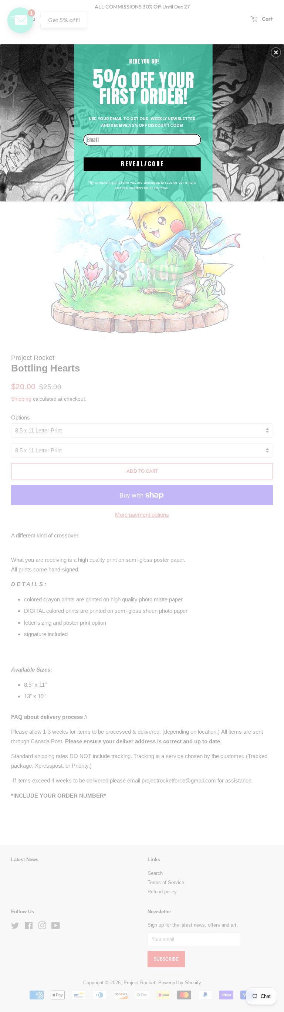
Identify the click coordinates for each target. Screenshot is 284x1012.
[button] (275, 52)
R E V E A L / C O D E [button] (142, 164)
